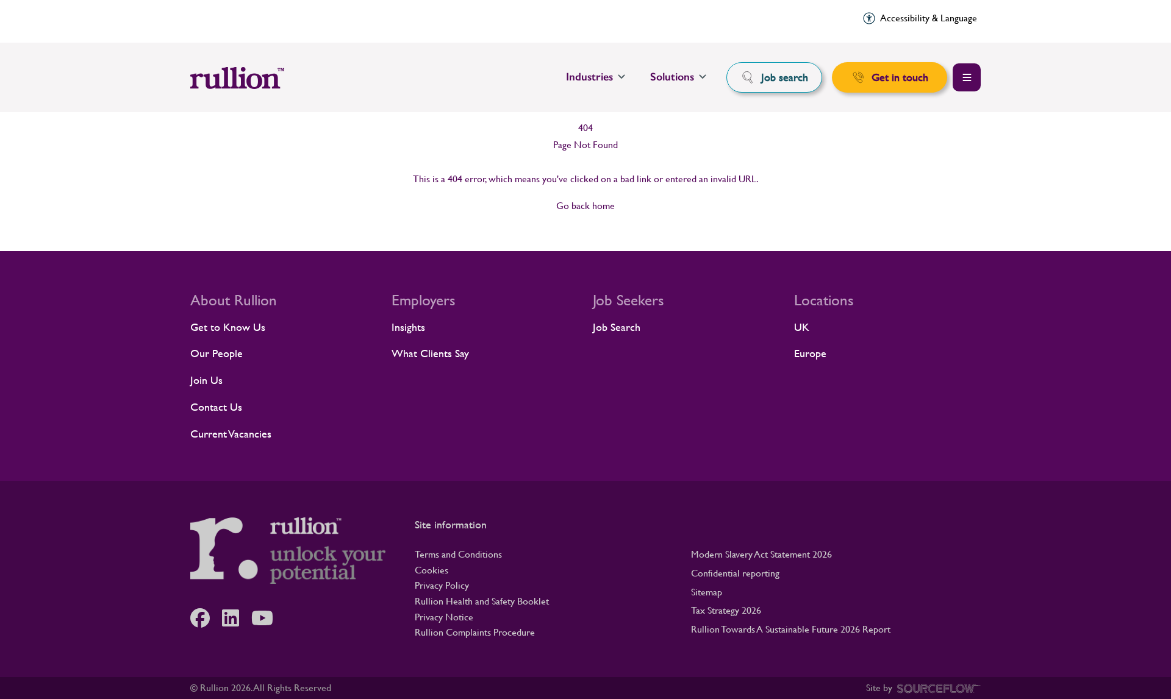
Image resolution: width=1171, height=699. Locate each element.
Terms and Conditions (458, 554)
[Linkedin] (236, 618)
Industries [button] (589, 76)
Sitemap (706, 592)
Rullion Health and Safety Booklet (482, 601)
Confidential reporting (735, 573)
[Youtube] (268, 618)
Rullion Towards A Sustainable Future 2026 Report (790, 629)
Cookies (431, 570)
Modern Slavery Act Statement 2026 (761, 554)
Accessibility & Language (928, 18)
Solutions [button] (672, 76)
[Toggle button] (967, 77)
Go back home (585, 205)
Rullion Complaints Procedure (475, 632)
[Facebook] (206, 618)
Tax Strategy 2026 (726, 610)
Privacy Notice (444, 617)
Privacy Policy (442, 585)
